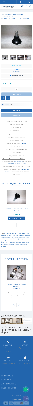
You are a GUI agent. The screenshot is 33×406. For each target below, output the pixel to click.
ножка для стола (20, 241)
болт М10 (13, 237)
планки (24, 143)
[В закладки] (3, 98)
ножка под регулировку (7, 244)
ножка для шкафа (11, 241)
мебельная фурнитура (18, 239)
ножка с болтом (14, 242)
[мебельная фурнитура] (16, 320)
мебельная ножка (14, 235)
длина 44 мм (4, 235)
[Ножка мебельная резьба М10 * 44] (16, 36)
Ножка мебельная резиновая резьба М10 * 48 (16, 209)
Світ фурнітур (18, 161)
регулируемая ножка (24, 235)
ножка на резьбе (19, 244)
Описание (16, 110)
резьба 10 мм (25, 233)
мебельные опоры (6, 239)
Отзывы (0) (16, 115)
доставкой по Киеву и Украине (17, 163)
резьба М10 (18, 233)
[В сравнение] (8, 98)
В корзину (13, 218)
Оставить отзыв (17, 75)
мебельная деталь (24, 242)
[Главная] (2, 14)
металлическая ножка (23, 237)
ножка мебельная (9, 233)
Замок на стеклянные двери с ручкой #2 (16, 285)
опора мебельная (6, 237)
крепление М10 (5, 242)
